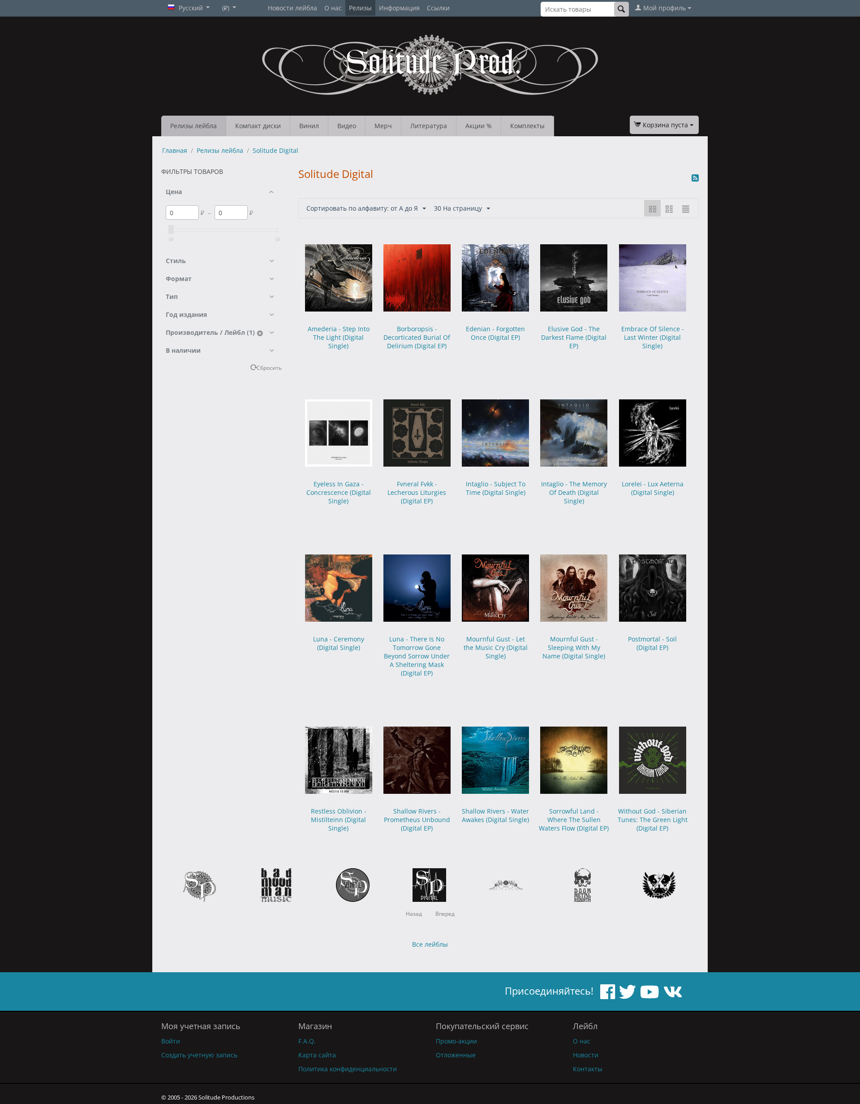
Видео (346, 125)
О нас (333, 8)
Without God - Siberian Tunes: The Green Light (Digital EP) (653, 819)
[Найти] (621, 9)
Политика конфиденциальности (347, 1069)
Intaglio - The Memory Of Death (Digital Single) (574, 492)
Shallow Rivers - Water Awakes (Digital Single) (495, 815)
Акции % (478, 125)
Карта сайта (317, 1055)
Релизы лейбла (193, 125)
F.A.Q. (307, 1041)
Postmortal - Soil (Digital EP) (652, 643)
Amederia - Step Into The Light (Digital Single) (339, 337)
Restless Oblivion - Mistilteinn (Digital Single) (338, 819)
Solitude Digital (275, 150)
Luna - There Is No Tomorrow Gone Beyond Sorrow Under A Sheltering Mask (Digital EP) (417, 656)
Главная (174, 150)
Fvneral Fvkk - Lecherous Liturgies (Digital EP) (416, 492)
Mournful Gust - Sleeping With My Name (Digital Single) (573, 647)
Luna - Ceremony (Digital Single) (338, 643)
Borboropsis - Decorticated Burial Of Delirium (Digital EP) (416, 337)
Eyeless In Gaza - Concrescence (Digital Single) (338, 492)
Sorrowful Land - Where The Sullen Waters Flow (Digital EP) (574, 819)
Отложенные (456, 1055)
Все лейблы (430, 944)
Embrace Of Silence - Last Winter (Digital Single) (652, 337)
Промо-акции (456, 1041)
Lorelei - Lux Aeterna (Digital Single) (653, 488)
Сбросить (269, 367)
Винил (309, 125)
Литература (428, 125)
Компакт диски (258, 125)
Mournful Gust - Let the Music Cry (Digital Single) (496, 647)
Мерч (383, 125)
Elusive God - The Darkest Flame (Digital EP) (573, 337)
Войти (170, 1041)
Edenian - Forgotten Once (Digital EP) (495, 333)
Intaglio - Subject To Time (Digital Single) (495, 488)
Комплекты (527, 125)
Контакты (587, 1069)
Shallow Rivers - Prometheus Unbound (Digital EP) (417, 819)
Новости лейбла (292, 8)
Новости (585, 1055)
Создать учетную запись (199, 1055)
